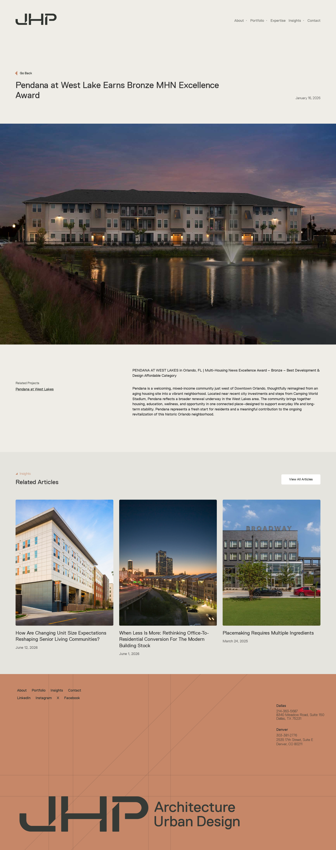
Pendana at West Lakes (35, 389)
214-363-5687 (287, 711)
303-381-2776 (286, 735)
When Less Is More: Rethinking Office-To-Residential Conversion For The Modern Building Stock (164, 639)
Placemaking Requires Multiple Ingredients (268, 633)
